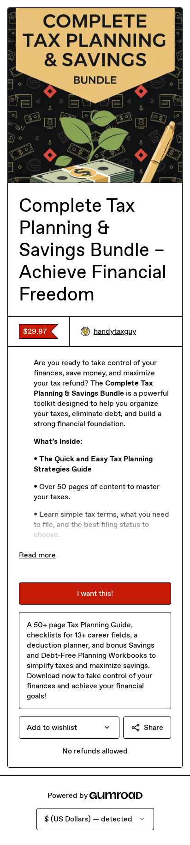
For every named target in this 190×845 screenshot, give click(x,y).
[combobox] (69, 727)
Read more (37, 555)
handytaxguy (115, 331)
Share (153, 727)
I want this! (95, 593)
